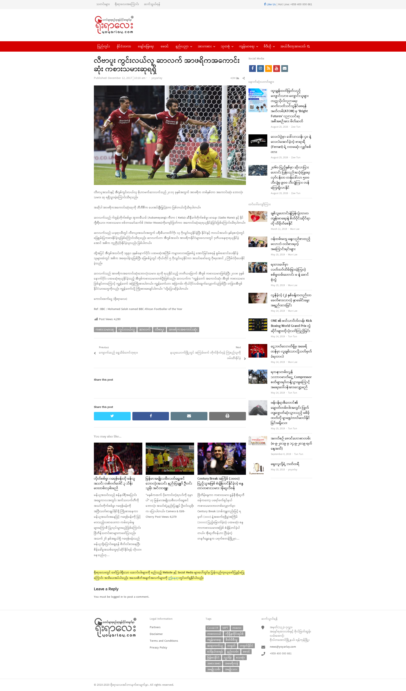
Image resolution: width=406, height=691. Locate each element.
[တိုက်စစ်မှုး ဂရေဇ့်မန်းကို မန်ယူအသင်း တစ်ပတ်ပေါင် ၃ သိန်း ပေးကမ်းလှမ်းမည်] (118, 445)
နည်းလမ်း (233, 651)
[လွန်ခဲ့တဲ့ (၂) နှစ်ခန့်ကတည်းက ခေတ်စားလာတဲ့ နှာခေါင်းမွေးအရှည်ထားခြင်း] (257, 295)
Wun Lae (294, 229)
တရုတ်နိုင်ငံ (246, 645)
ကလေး (236, 627)
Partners (155, 627)
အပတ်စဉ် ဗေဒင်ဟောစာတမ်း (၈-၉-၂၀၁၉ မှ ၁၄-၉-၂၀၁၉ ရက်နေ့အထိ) (291, 443)
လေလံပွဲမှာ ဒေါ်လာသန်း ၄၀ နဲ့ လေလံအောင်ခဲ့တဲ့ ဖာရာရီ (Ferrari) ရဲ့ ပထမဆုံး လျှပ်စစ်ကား (291, 144)
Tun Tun (292, 336)
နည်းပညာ (182, 46)
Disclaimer (156, 634)
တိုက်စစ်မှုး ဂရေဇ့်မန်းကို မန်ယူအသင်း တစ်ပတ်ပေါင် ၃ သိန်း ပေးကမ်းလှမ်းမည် (114, 483)
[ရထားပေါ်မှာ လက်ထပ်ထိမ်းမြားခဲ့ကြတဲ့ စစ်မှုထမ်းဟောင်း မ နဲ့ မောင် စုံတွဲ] (257, 264)
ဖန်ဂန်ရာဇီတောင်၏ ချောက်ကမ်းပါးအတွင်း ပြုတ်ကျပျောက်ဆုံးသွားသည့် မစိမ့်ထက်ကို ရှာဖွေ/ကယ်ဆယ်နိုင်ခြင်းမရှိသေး (290, 413)
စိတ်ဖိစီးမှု (231, 639)
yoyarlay (156, 78)
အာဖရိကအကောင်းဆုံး (183, 329)
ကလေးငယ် (214, 633)
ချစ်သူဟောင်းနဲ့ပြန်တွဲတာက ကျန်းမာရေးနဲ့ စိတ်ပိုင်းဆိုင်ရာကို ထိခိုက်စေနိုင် (290, 218)
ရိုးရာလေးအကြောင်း (127, 4)
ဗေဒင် (165, 46)
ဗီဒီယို (267, 46)
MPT (225, 627)
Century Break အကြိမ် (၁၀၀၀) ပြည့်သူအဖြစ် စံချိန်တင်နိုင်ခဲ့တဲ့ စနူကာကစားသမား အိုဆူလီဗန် (220, 483)
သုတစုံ (225, 46)
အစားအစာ (214, 663)
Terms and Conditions (164, 641)
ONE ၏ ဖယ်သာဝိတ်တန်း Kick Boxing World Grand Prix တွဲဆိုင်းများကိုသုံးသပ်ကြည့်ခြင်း (291, 326)
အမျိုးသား (231, 669)
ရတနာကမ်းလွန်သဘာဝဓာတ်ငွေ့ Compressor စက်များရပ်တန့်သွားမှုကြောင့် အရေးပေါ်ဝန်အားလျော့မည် (291, 379)
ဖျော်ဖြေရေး (146, 46)
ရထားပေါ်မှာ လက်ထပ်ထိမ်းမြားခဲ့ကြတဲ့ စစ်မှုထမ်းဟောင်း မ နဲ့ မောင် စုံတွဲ (290, 272)
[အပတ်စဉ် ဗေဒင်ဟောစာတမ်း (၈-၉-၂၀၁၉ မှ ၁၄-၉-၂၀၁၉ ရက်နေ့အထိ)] (257, 438)
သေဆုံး (240, 657)
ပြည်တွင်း (103, 46)
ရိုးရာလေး (116, 685)
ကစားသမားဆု (105, 329)
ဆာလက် (145, 329)
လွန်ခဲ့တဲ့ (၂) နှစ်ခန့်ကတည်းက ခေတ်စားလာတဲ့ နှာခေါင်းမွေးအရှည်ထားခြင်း (291, 300)
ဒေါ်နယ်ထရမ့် (215, 651)
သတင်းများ (103, 4)
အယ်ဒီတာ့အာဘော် (293, 46)
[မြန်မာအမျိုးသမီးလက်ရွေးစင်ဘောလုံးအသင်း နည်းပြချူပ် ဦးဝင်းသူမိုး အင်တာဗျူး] (170, 445)
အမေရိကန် (231, 663)
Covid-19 (212, 627)
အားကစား (205, 46)
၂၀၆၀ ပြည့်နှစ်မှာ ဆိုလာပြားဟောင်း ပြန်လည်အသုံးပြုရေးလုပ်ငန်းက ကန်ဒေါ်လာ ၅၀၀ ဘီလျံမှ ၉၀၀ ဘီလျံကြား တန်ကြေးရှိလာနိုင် (290, 178)
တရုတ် (231, 645)
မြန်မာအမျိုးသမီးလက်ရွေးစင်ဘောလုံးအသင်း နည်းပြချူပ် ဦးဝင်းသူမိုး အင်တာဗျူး (169, 483)
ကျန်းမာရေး (247, 46)
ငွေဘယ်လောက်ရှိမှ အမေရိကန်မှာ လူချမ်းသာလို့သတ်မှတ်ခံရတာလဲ (291, 351)
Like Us (271, 4)
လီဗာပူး (159, 329)
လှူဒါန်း (228, 657)
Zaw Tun (295, 127)
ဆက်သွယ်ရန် (152, 4)
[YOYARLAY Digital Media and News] (119, 25)
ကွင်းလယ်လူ (126, 329)
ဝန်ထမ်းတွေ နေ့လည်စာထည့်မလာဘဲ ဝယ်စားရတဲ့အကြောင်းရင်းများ (290, 244)
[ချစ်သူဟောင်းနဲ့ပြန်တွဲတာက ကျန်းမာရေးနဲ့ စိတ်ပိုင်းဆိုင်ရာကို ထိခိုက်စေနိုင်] (257, 213)
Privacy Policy (158, 647)
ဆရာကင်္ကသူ (215, 645)
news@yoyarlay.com (283, 646)
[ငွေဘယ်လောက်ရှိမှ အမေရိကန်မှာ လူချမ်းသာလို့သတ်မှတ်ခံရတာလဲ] (257, 346)
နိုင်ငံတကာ (124, 46)
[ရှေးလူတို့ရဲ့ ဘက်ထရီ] (257, 464)
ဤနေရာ (173, 578)
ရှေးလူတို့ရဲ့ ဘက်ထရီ (285, 464)
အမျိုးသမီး (214, 669)
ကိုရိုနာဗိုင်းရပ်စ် (234, 633)
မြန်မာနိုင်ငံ (213, 657)
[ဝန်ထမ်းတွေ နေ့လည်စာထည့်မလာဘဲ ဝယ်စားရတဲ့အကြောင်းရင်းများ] (257, 239)
